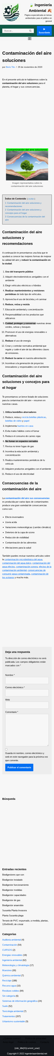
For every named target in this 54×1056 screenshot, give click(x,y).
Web (7, 699)
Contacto (44, 1042)
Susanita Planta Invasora (14, 910)
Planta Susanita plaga (12, 915)
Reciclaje (6, 980)
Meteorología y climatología (15, 965)
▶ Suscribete (44, 31)
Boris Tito (10, 67)
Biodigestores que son (13, 874)
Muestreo (7, 970)
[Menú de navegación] (29, 38)
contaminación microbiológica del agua (23, 559)
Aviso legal (8, 1042)
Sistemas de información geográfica (19, 1001)
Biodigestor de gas (11, 900)
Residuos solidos (10, 990)
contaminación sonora (27, 566)
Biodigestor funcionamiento (15, 885)
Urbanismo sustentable (13, 1021)
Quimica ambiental (11, 975)
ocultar (31, 199)
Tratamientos (8, 1016)
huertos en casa (25, 426)
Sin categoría (8, 996)
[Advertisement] (27, 120)
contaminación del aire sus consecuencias (27, 498)
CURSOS (7, 950)
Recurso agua (9, 985)
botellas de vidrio (13, 420)
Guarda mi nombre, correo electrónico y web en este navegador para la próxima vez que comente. (26, 757)
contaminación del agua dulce (16, 563)
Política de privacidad (35, 1038)
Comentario (11, 712)
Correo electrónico (15, 687)
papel (26, 420)
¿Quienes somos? (12, 1038)
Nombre (10, 675)
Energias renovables (12, 955)
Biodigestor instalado (12, 879)
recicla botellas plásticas (34, 417)
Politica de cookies (27, 1042)
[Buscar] (30, 31)
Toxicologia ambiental (12, 1011)
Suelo (5, 1006)
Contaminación (9, 945)
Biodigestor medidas (12, 890)
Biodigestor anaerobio (12, 905)
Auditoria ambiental (11, 939)
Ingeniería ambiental (12, 960)
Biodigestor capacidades (14, 895)
